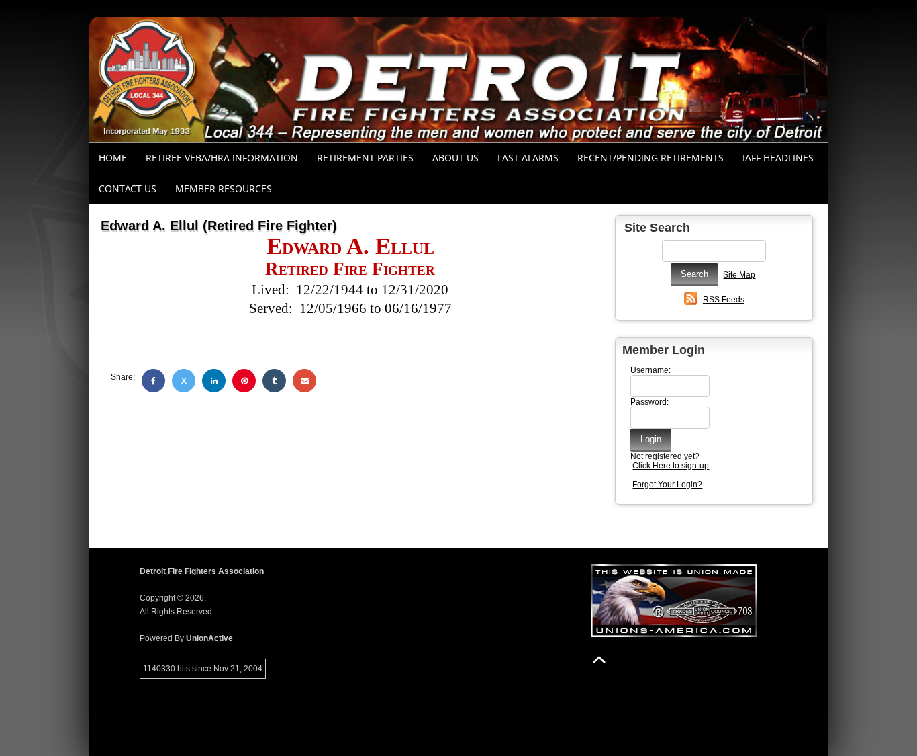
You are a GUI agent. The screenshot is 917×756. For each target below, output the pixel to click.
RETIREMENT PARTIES (365, 157)
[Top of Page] (599, 660)
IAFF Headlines (778, 157)
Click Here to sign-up (670, 465)
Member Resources (223, 188)
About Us (455, 157)
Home (113, 157)
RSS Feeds (723, 299)
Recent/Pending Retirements (650, 157)
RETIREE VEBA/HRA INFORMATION (222, 157)
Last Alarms (528, 157)
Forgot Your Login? (667, 484)
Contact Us (127, 188)
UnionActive (209, 638)
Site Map (739, 275)
